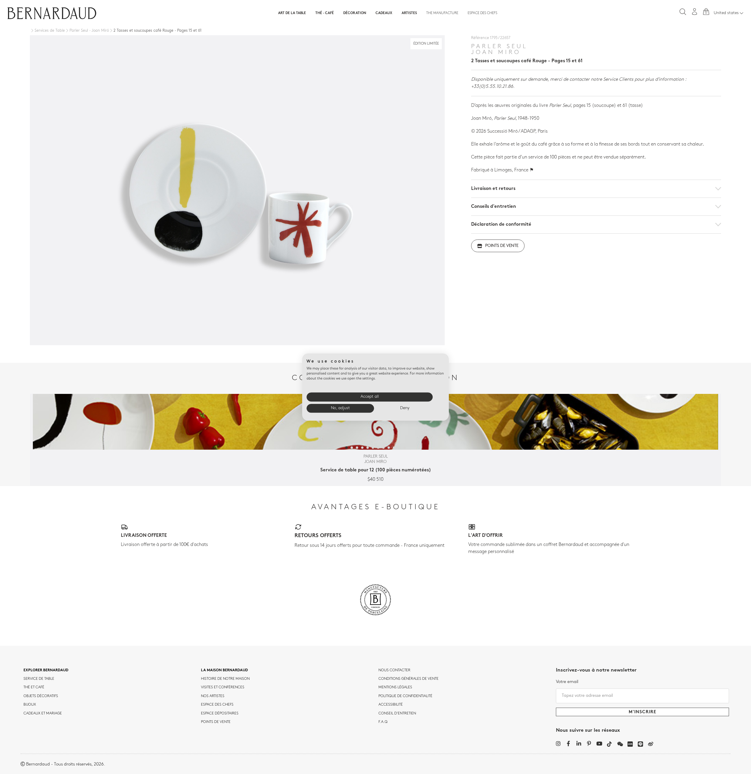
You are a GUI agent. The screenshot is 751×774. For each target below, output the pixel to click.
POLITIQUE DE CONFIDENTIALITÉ (405, 696)
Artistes (409, 13)
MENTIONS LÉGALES (395, 687)
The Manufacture (442, 13)
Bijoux (29, 704)
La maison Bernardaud (224, 670)
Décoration (354, 13)
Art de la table (292, 13)
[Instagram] (558, 743)
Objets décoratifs (40, 696)
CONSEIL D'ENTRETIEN (397, 713)
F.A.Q (383, 722)
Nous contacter (394, 670)
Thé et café (33, 687)
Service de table (38, 679)
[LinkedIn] (579, 743)
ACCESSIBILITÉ (390, 704)
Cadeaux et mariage (42, 713)
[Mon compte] (694, 11)
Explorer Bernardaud (45, 670)
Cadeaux (384, 13)
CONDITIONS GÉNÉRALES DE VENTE (408, 679)
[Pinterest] (589, 743)
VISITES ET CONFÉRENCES (222, 687)
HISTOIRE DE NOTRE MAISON (225, 679)
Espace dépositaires (220, 713)
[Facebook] (568, 743)
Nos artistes (212, 696)
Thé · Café (324, 13)
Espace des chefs (482, 13)
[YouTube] (599, 743)
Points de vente (501, 246)
